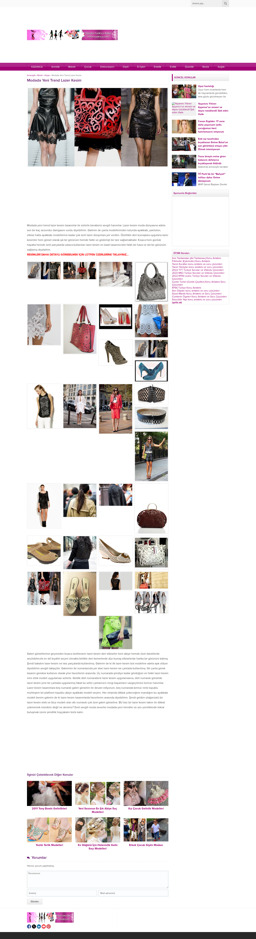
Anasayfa (31, 75)
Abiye (47, 75)
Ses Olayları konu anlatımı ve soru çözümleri (196, 290)
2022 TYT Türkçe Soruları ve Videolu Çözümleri (198, 270)
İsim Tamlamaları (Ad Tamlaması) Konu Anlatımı (196, 258)
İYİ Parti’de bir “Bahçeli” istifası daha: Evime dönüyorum (211, 177)
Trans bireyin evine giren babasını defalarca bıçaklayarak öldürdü (212, 160)
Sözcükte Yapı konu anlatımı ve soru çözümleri (197, 299)
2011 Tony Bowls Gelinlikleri (49, 808)
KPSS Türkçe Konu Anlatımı (186, 287)
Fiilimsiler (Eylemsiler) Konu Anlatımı (191, 261)
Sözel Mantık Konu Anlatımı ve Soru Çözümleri (197, 293)
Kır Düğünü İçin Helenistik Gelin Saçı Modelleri (98, 846)
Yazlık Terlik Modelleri (49, 845)
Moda (39, 75)
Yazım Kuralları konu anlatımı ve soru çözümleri (197, 264)
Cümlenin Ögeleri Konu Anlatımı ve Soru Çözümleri (199, 296)
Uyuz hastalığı (206, 86)
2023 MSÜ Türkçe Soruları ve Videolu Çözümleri (198, 272)
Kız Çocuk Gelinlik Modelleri (146, 808)
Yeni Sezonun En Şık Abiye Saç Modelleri (97, 810)
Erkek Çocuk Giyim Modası (146, 845)
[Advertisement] (168, 35)
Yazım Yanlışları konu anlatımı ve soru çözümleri (197, 267)
